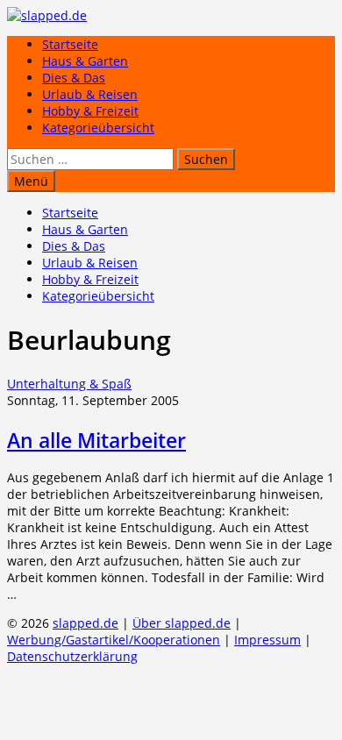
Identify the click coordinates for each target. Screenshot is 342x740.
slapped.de (85, 623)
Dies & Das (73, 77)
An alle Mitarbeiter (96, 440)
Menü (31, 181)
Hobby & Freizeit (90, 111)
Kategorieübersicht (98, 127)
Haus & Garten (85, 61)
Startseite (70, 44)
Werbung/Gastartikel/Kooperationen (113, 639)
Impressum (267, 639)
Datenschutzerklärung (72, 656)
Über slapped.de (181, 623)
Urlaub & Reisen (90, 94)
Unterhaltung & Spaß (69, 383)
